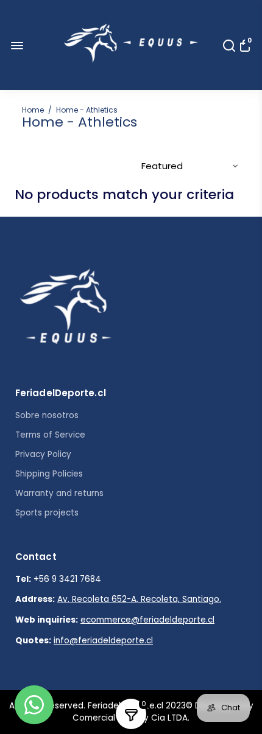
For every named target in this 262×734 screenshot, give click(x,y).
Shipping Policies (49, 474)
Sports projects (47, 513)
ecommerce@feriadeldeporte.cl (147, 620)
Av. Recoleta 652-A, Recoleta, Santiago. (139, 599)
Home (33, 110)
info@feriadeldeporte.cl (103, 640)
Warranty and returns (59, 493)
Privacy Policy (43, 454)
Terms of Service (50, 435)
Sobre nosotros (47, 415)
